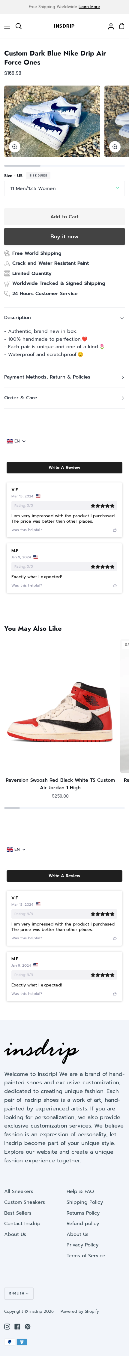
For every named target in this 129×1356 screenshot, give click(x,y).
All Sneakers (18, 1191)
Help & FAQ (80, 1191)
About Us (15, 1234)
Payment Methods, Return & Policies (47, 377)
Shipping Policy (85, 1202)
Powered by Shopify (80, 1311)
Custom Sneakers (24, 1202)
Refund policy (83, 1223)
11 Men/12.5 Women (33, 188)
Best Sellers (18, 1213)
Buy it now (64, 236)
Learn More (89, 7)
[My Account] (108, 26)
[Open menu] (5, 26)
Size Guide (38, 175)
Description (17, 317)
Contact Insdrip (22, 1223)
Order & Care (20, 397)
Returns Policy (83, 1213)
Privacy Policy (82, 1245)
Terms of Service (86, 1255)
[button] (64, 467)
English (17, 1293)
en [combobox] (17, 441)
